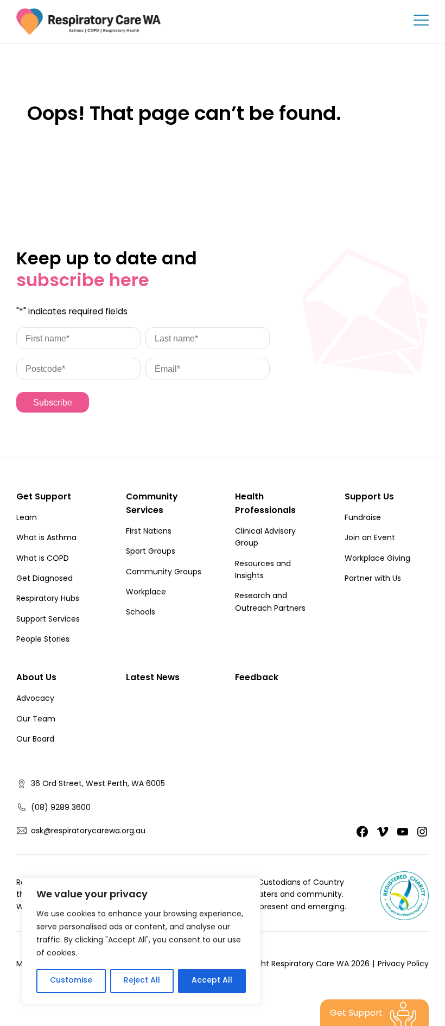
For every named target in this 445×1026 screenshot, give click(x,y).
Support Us (369, 497)
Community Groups (163, 573)
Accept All (212, 980)
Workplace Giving (377, 559)
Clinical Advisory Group (265, 538)
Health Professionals (265, 504)
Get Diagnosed (44, 579)
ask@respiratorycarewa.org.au (88, 832)
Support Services (48, 620)
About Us (36, 678)
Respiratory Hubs (47, 599)
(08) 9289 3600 (61, 808)
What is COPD (42, 559)
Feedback (256, 678)
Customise (71, 980)
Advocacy (35, 699)
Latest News (153, 678)
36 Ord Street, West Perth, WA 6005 (98, 784)
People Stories (42, 640)
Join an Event (370, 538)
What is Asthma (46, 538)
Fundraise (363, 518)
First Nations (148, 532)
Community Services (151, 504)
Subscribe (52, 402)
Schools (140, 613)
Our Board (35, 740)
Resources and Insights (263, 570)
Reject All (142, 980)
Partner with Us (373, 579)
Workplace (146, 593)
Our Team (35, 720)
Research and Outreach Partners (270, 603)
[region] (141, 940)
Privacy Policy (403, 965)
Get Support (43, 497)
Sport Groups (150, 552)
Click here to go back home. (104, 150)
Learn (26, 518)
